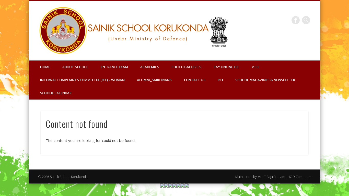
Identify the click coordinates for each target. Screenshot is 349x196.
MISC (255, 67)
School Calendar (56, 93)
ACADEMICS (149, 67)
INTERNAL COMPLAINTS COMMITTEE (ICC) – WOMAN (82, 80)
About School (75, 67)
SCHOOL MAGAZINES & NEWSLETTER (265, 80)
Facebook (296, 20)
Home (45, 67)
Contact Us (194, 80)
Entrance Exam (114, 67)
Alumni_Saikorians (154, 80)
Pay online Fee (226, 67)
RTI (220, 80)
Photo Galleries (186, 67)
